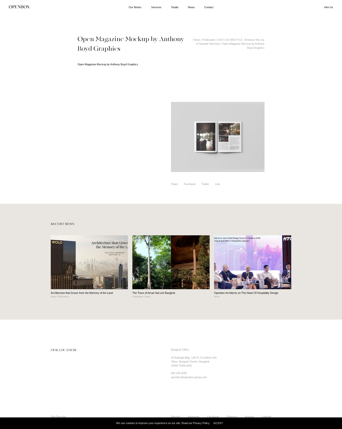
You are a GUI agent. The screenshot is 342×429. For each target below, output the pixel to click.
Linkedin (266, 416)
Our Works (135, 7)
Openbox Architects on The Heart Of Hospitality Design (246, 292)
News (191, 7)
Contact (208, 7)
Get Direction (58, 416)
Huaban (249, 416)
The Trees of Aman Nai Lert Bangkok (153, 292)
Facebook (190, 184)
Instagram (194, 416)
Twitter (205, 184)
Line (217, 184)
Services (156, 7)
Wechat (175, 416)
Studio (174, 7)
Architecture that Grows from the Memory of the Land (82, 292)
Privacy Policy (201, 423)
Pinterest (232, 416)
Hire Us (328, 7)
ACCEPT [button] (218, 423)
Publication (63, 296)
